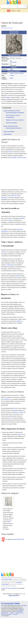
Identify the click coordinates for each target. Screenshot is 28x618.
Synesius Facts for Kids (18, 539)
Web (9, 10)
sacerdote (21, 73)
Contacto (15, 614)
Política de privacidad (6, 614)
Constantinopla (10, 265)
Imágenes (13, 10)
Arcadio (18, 276)
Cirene (11, 62)
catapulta (18, 321)
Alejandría (22, 218)
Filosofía (12, 75)
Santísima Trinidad (18, 412)
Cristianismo (6, 399)
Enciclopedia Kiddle (6, 579)
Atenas (4, 252)
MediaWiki (20, 611)
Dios (15, 408)
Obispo (11, 78)
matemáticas (4, 231)
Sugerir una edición (14, 595)
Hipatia (11, 69)
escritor (16, 73)
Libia (15, 62)
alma (10, 418)
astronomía (20, 229)
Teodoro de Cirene (15, 195)
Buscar (25, 6)
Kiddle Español (4, 613)
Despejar (22, 6)
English (18, 10)
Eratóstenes (4, 197)
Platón (24, 157)
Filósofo (12, 73)
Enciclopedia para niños (7, 28)
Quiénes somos (19, 613)
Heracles (10, 152)
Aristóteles (14, 157)
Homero (19, 157)
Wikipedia (21, 610)
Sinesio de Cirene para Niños (9, 588)
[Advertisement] (14, 16)
